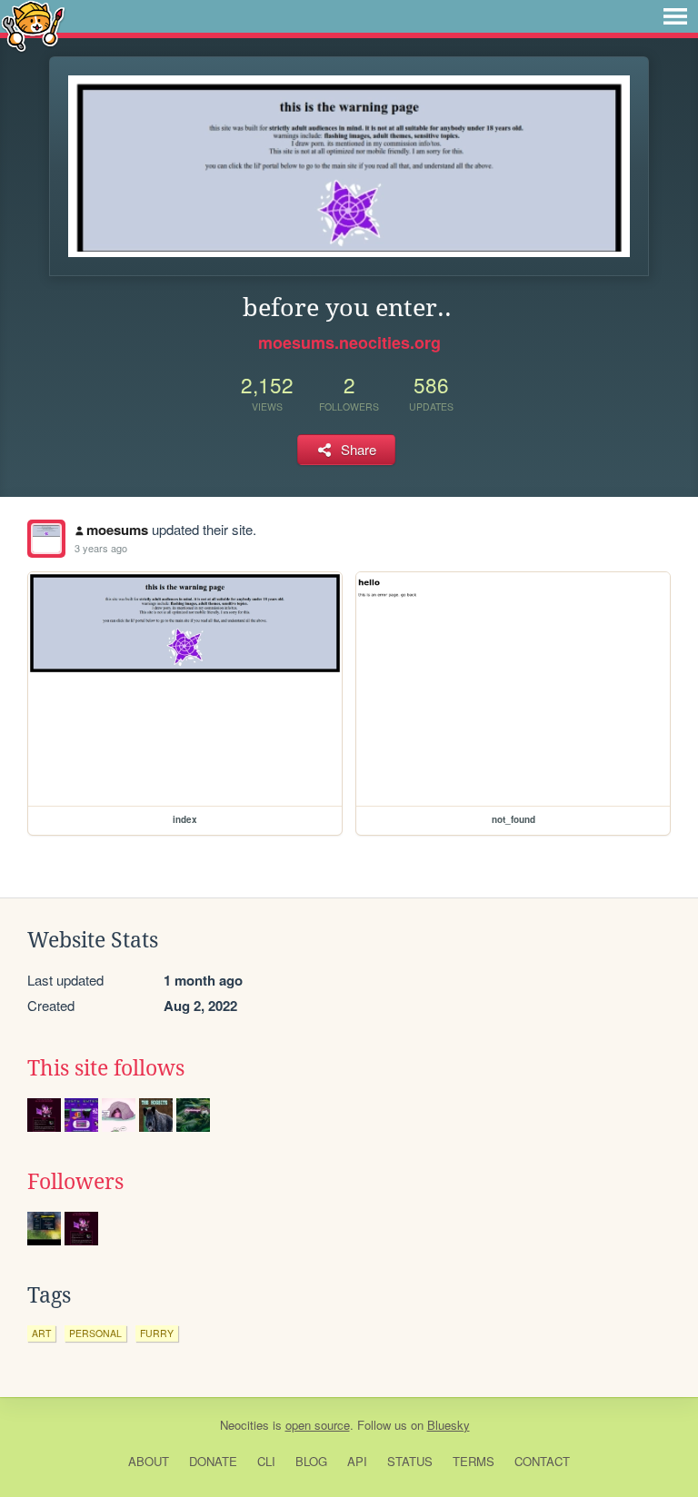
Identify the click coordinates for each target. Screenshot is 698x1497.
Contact (542, 1461)
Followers (75, 1182)
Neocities (244, 1424)
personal (95, 1333)
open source (317, 1424)
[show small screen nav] (675, 16)
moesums (117, 530)
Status (410, 1461)
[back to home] (33, 25)
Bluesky (448, 1424)
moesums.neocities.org (349, 342)
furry (157, 1333)
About (148, 1461)
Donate (213, 1461)
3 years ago (101, 547)
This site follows (105, 1068)
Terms (473, 1461)
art (41, 1333)
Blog (311, 1461)
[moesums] (46, 538)
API (357, 1461)
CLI (266, 1461)
